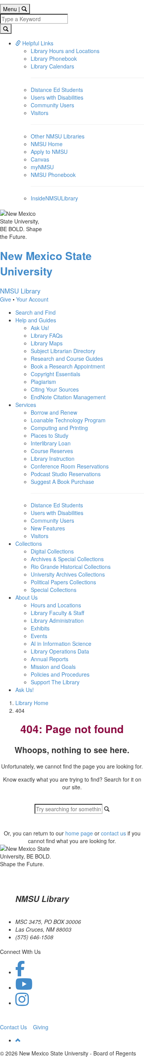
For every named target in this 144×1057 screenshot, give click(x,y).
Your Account (32, 299)
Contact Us (13, 1027)
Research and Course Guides (67, 358)
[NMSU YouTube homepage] (24, 987)
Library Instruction (52, 458)
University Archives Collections (68, 574)
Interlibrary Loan (51, 443)
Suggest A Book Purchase (62, 481)
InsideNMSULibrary (54, 198)
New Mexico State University (46, 263)
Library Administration (57, 620)
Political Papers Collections (63, 582)
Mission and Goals (53, 666)
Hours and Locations (56, 605)
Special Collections (53, 590)
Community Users (52, 105)
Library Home (31, 703)
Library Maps (47, 343)
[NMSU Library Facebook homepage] (20, 972)
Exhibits (40, 628)
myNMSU (42, 167)
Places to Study (49, 435)
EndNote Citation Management (68, 397)
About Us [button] (26, 597)
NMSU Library (20, 290)
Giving (40, 1027)
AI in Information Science (61, 643)
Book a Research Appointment (68, 366)
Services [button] (25, 404)
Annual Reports (49, 659)
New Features (48, 528)
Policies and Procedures (60, 674)
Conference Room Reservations (70, 466)
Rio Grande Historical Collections (71, 566)
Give (5, 299)
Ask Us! (40, 328)
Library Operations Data (60, 651)
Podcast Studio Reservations (66, 474)
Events (39, 636)
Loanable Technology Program (68, 420)
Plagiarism (43, 381)
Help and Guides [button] (35, 320)
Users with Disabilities (57, 97)
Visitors (39, 113)
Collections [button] (28, 543)
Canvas (40, 159)
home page (79, 833)
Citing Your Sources (55, 389)
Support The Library (55, 682)
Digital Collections (52, 551)
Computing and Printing (59, 428)
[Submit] (6, 29)
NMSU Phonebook (53, 174)
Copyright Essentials (55, 374)
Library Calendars (52, 66)
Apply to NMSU (49, 151)
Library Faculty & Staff (57, 613)
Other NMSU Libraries (57, 136)
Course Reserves (52, 451)
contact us (113, 833)
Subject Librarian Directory (63, 351)
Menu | (16, 9)
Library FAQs (47, 335)
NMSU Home (47, 144)
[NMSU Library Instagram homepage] (22, 1003)
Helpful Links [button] (37, 43)
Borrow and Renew (54, 412)
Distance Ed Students (57, 89)
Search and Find (35, 312)
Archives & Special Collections (67, 559)
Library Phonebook (54, 58)
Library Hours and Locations (65, 51)
